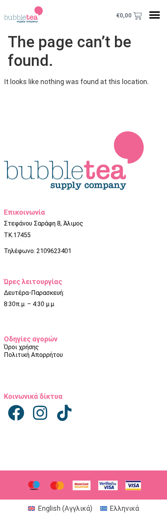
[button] (154, 15)
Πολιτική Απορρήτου (33, 354)
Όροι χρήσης (21, 347)
